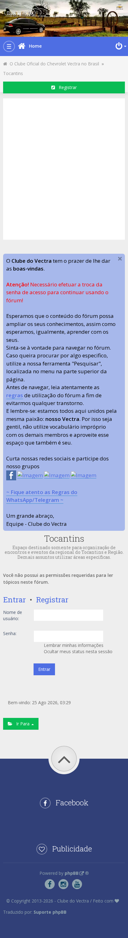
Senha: (9, 633)
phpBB (72, 873)
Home (35, 46)
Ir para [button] (21, 724)
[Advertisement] (64, 168)
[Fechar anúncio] (120, 259)
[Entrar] (120, 46)
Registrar (66, 87)
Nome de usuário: (12, 615)
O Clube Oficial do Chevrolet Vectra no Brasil (53, 64)
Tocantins (13, 73)
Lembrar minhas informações (73, 645)
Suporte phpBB (50, 912)
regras (14, 395)
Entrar (14, 600)
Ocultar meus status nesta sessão (77, 651)
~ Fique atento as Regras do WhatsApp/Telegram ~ (41, 495)
